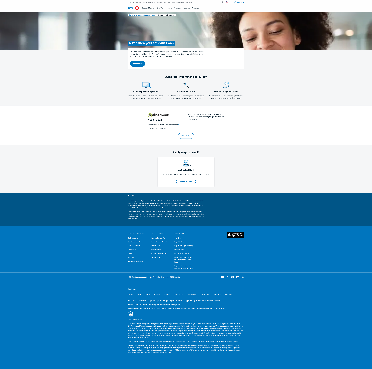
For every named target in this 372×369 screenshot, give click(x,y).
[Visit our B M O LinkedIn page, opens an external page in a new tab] (237, 277)
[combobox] (228, 2)
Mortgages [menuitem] (178, 8)
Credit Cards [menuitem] (161, 8)
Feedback (228, 294)
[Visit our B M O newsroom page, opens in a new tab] (242, 277)
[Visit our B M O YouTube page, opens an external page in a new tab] (222, 277)
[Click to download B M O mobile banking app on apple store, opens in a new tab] (235, 234)
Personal (132, 15)
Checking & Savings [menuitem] (148, 8)
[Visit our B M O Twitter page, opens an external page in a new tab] (227, 277)
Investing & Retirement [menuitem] (191, 8)
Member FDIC (217, 308)
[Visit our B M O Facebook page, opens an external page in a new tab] (232, 277)
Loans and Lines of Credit (146, 15)
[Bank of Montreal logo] (133, 8)
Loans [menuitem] (170, 8)
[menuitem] (131, 2)
